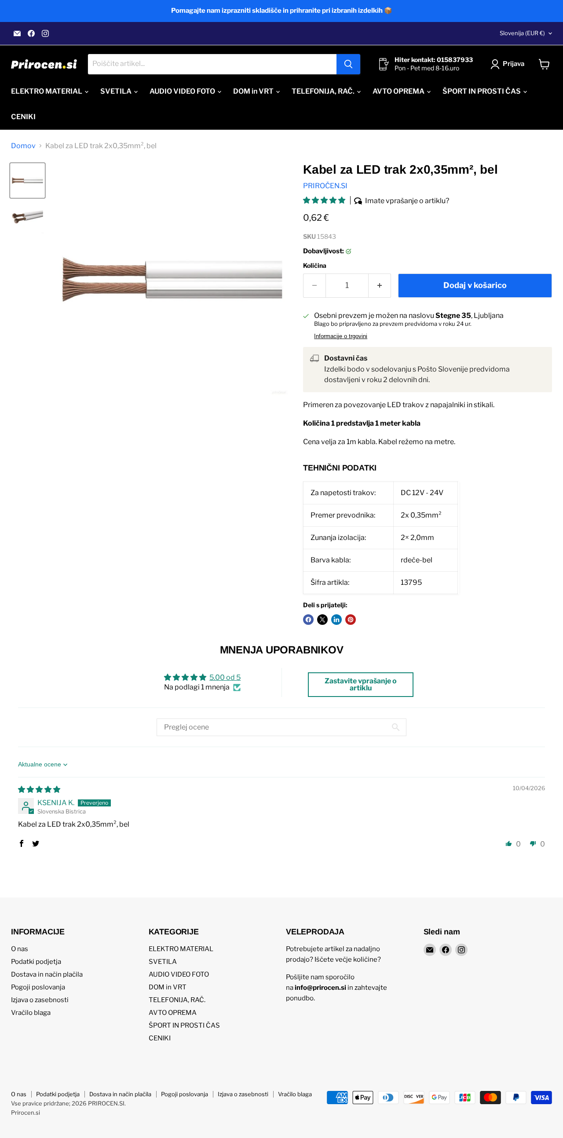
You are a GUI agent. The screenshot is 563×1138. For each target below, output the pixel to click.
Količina (314, 265)
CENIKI (23, 117)
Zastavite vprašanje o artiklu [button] (361, 684)
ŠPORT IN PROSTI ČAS (482, 91)
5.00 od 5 (225, 677)
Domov (23, 146)
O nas (19, 949)
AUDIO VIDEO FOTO (183, 91)
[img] (39, 789)
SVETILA (116, 91)
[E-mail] (17, 33)
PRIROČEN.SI (325, 186)
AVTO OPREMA (399, 91)
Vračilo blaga (31, 1013)
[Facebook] (31, 33)
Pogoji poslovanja (38, 987)
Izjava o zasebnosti (40, 1000)
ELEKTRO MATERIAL (47, 91)
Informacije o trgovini (340, 336)
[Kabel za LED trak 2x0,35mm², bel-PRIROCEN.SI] (27, 180)
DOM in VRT (254, 91)
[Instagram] (45, 33)
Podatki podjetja (36, 962)
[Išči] (348, 64)
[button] (325, 200)
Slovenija (522, 32)
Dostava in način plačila (47, 974)
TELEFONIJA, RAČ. (324, 91)
